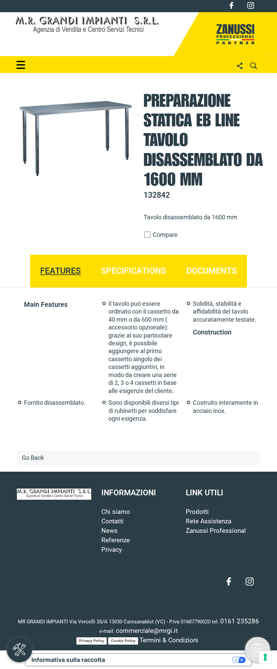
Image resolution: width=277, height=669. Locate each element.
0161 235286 (239, 621)
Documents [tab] (211, 271)
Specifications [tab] (133, 271)
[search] (253, 65)
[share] (240, 65)
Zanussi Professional (216, 531)
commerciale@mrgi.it (147, 631)
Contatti (112, 521)
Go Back (33, 457)
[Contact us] (257, 649)
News (109, 531)
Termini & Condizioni (169, 640)
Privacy (111, 549)
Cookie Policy (123, 640)
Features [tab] (60, 271)
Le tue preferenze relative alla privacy (172, 659)
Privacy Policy (91, 640)
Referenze (115, 540)
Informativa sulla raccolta (68, 659)
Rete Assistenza (208, 521)
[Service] (19, 649)
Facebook (231, 5)
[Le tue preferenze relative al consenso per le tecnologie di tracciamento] (265, 657)
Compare (164, 234)
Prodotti (197, 512)
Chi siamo (115, 512)
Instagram (250, 5)
